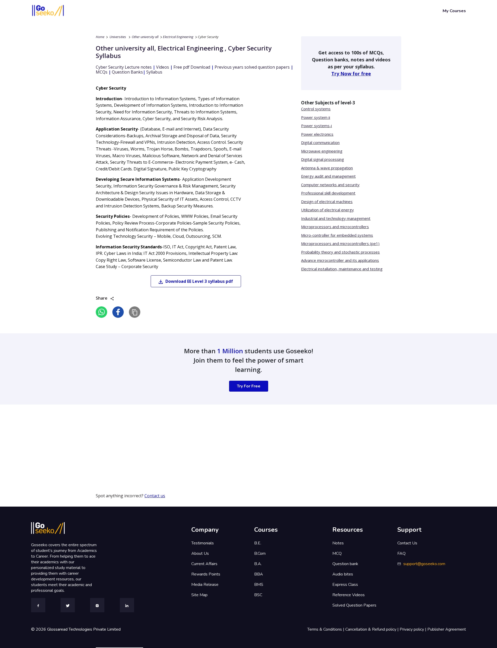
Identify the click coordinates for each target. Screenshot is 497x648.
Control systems (316, 108)
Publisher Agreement (446, 629)
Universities (118, 36)
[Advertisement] (155, 441)
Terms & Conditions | (326, 629)
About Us (200, 553)
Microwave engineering (321, 151)
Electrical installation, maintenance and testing (342, 268)
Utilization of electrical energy (327, 209)
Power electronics (317, 134)
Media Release (204, 584)
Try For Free (248, 386)
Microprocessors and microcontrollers (335, 226)
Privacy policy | (413, 629)
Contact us (154, 496)
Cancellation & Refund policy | (372, 629)
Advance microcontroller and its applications (340, 260)
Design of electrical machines (327, 201)
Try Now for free (351, 73)
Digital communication (320, 142)
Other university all (145, 36)
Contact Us (407, 543)
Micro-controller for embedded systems (337, 235)
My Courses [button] (454, 11)
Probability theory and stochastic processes (340, 252)
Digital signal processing (322, 159)
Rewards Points (205, 574)
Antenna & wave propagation (327, 167)
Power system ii (315, 117)
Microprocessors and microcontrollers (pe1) (340, 243)
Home (100, 36)
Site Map (199, 595)
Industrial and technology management (335, 218)
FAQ (401, 553)
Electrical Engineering (178, 36)
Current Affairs (204, 564)
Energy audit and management (328, 176)
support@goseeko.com (424, 564)
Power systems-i (316, 125)
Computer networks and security (330, 184)
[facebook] (118, 312)
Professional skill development (328, 193)
